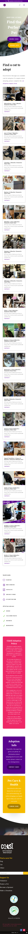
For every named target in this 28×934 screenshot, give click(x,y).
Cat (1, 865)
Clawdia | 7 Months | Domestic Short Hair (13, 163)
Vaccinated (9, 620)
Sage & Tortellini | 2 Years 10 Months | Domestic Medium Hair (13, 459)
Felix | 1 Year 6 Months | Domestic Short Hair (11, 311)
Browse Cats (14, 45)
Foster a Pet (4, 884)
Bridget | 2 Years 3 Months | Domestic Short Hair (12, 526)
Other (2, 868)
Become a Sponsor (6, 887)
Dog (1, 861)
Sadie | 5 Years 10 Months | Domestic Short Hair (12, 488)
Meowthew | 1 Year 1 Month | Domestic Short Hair (12, 104)
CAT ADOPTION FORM (11, 599)
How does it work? (11, 594)
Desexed (8, 611)
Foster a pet (9, 589)
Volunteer (8, 580)
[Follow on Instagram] (24, 930)
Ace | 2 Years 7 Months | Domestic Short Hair (11, 133)
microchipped (9, 625)
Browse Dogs (14, 39)
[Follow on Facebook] (21, 930)
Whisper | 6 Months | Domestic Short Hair (13, 281)
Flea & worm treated (11, 616)
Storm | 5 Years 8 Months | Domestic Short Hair (11, 429)
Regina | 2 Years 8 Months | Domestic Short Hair (12, 340)
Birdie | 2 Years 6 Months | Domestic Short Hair (11, 555)
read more (7, 111)
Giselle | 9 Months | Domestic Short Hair (12, 399)
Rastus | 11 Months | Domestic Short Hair (13, 192)
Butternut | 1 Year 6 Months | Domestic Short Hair (12, 370)
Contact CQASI (14, 767)
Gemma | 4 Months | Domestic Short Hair (13, 252)
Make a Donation (10, 584)
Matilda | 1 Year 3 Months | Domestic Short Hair (12, 222)
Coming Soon (14, 806)
